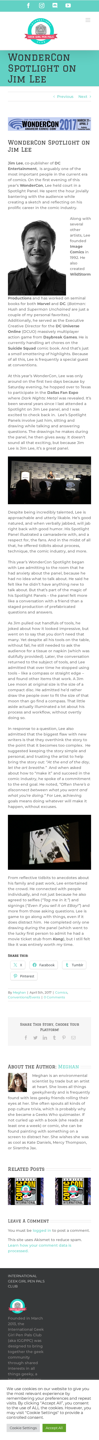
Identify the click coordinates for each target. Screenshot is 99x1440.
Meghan (19, 992)
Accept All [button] (54, 1428)
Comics (61, 992)
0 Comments (54, 997)
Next (82, 96)
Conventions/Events (24, 997)
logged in (42, 1230)
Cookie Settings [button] (23, 1428)
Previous (65, 96)
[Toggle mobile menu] (88, 20)
